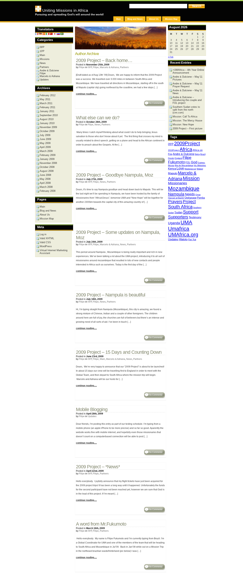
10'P (42, 51)
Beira (197, 154)
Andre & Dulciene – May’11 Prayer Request (187, 85)
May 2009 (45, 143)
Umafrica (178, 229)
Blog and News (135, 19)
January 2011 (47, 111)
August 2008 (47, 171)
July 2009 (45, 135)
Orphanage (190, 197)
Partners (124, 67)
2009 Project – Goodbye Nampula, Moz (114, 175)
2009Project (187, 143)
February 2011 (47, 107)
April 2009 (45, 147)
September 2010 (49, 115)
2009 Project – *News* (98, 466)
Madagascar (190, 169)
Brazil (202, 154)
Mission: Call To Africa (185, 116)
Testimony (195, 217)
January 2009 (47, 159)
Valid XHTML (47, 238)
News (97, 124)
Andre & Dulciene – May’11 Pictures (187, 78)
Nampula (176, 194)
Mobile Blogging (91, 409)
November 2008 (48, 163)
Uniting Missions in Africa (64, 10)
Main (118, 19)
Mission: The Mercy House (187, 120)
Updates (92, 416)
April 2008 (45, 183)
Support (190, 211)
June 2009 (45, 139)
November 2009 (48, 127)
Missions (45, 59)
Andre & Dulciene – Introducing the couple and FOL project (187, 100)
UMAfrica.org (183, 234)
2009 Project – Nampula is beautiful (110, 294)
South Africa (180, 206)
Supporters (178, 217)
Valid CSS (45, 242)
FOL (187, 162)
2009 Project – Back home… (104, 60)
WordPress (46, 246)
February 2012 (47, 95)
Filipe (82, 67)
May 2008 (45, 179)
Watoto (183, 239)
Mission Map (171, 19)
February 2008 (47, 190)
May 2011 (45, 99)
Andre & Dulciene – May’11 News (187, 92)
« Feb (170, 57)
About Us (154, 19)
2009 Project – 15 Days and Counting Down (119, 352)
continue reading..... (86, 94)
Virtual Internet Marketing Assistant (53, 252)
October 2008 (47, 167)
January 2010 (47, 123)
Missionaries (177, 183)
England (178, 158)
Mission (191, 178)
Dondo (171, 158)
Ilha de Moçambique (184, 165)
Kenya (172, 168)
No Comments (155, 103)
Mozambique (183, 188)
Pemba (201, 197)
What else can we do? (97, 117)
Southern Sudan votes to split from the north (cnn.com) (186, 109)
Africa (186, 149)
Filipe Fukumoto (179, 160)
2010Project (173, 150)
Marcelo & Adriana (109, 67)
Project (189, 201)
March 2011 (46, 103)
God (194, 162)
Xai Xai (192, 239)
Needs (190, 194)
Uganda (174, 223)
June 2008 (45, 175)
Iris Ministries (200, 165)
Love (180, 168)
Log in (43, 234)
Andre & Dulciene (183, 154)
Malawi (200, 169)
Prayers (175, 201)
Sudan (178, 212)
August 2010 (47, 119)
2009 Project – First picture (187, 128)
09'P (90, 67)
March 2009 (46, 151)
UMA (186, 222)
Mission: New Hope (183, 124)
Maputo (172, 173)
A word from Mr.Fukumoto (101, 524)
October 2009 (47, 131)
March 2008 (46, 187)
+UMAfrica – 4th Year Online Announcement (188, 71)
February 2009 (47, 155)
